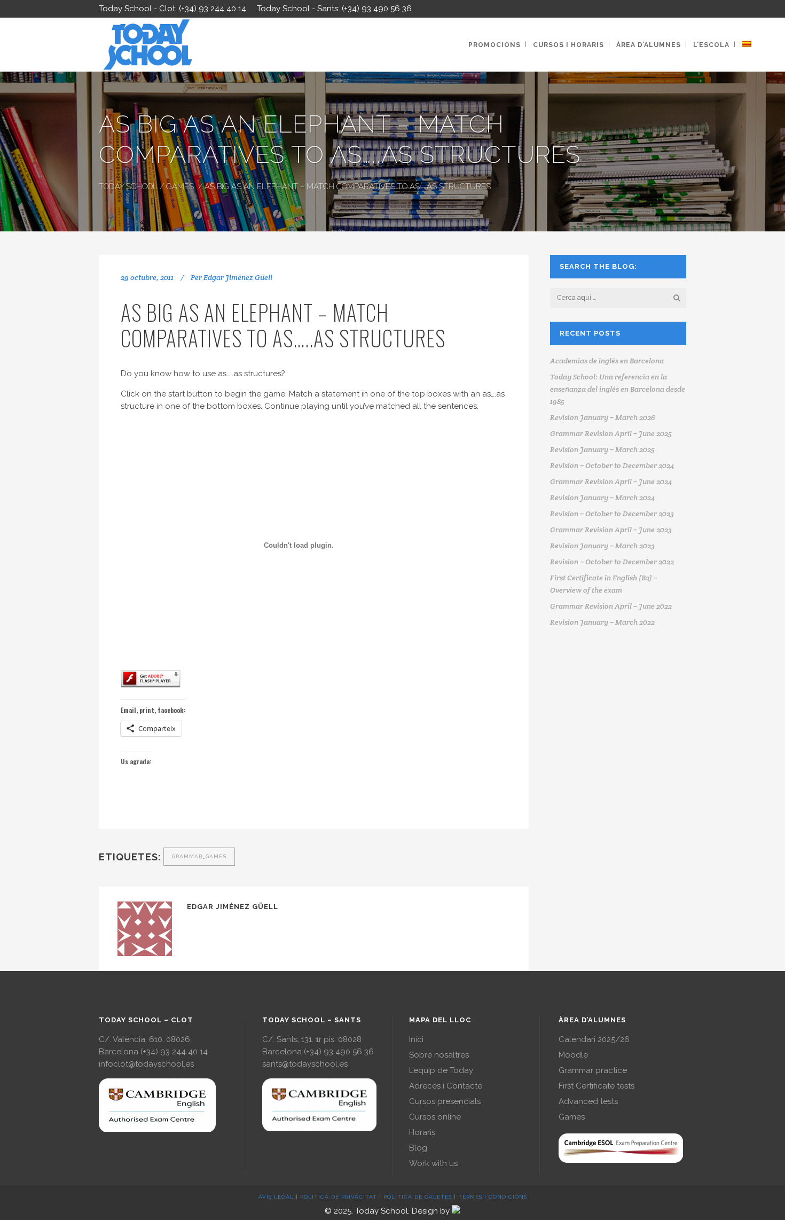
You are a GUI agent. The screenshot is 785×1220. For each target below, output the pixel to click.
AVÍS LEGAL (276, 1197)
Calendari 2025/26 (594, 1039)
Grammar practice (593, 1070)
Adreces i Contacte (445, 1086)
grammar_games (199, 856)
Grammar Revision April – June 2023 (611, 529)
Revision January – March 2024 (602, 497)
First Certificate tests (596, 1086)
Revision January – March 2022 (602, 622)
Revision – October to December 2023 (612, 513)
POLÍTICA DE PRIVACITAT (338, 1197)
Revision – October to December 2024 (612, 465)
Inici (416, 1039)
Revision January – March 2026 (602, 417)
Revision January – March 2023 (602, 545)
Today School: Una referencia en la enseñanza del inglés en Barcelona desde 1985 (617, 389)
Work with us (433, 1163)
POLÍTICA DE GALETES (417, 1197)
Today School (128, 186)
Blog (418, 1148)
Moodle (573, 1055)
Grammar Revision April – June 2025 (611, 433)
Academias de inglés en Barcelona (607, 361)
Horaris (422, 1132)
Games (180, 186)
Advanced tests (588, 1101)
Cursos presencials (445, 1101)
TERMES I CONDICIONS (492, 1197)
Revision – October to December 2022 (612, 561)
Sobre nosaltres (439, 1055)
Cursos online (435, 1117)
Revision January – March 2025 (602, 449)
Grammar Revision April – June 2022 (611, 606)
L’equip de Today (441, 1070)
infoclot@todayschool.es (146, 1064)
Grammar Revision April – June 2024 (611, 481)
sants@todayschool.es (305, 1064)
